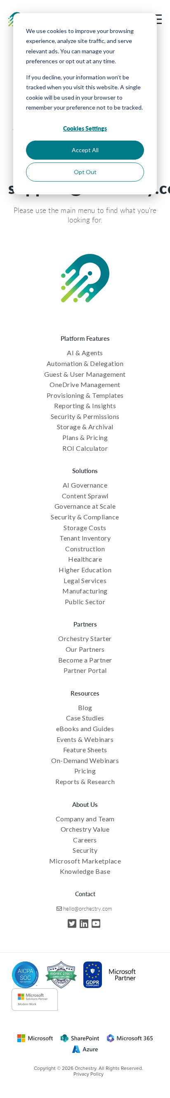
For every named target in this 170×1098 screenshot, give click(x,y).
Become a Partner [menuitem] (85, 660)
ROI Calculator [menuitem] (85, 448)
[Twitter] (72, 923)
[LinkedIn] (84, 923)
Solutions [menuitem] (85, 470)
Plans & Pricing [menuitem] (85, 437)
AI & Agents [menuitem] (85, 352)
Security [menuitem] (85, 850)
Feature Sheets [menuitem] (85, 750)
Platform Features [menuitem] (85, 338)
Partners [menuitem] (85, 624)
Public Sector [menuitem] (85, 601)
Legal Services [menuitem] (85, 580)
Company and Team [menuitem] (85, 819)
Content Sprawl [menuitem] (85, 496)
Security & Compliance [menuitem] (85, 517)
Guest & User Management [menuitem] (85, 374)
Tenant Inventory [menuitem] (85, 538)
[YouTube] (96, 923)
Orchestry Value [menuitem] (85, 829)
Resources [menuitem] (85, 693)
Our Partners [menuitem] (85, 649)
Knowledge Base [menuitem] (85, 871)
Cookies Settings (85, 128)
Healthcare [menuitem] (85, 559)
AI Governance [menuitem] (85, 485)
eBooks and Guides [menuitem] (85, 728)
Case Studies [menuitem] (85, 718)
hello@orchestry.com (87, 908)
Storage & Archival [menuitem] (85, 427)
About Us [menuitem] (85, 804)
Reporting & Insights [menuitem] (85, 405)
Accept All (85, 149)
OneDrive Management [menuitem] (85, 384)
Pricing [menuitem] (85, 771)
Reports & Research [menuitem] (85, 781)
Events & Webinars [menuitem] (85, 739)
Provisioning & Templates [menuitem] (85, 395)
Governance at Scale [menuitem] (85, 506)
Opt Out (85, 171)
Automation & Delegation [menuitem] (85, 363)
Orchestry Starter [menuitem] (85, 638)
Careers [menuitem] (85, 840)
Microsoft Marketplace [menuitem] (85, 861)
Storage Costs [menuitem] (85, 527)
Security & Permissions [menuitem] (85, 416)
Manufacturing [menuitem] (85, 591)
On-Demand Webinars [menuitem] (85, 760)
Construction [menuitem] (85, 549)
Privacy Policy (88, 1074)
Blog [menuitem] (85, 707)
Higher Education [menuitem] (85, 570)
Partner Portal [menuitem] (85, 670)
